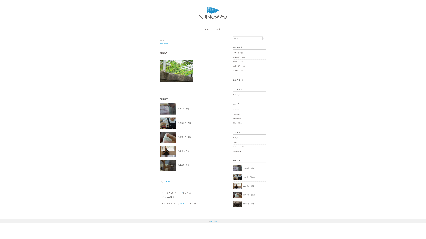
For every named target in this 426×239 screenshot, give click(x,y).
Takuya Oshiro (237, 123)
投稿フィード (237, 142)
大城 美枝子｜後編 (184, 137)
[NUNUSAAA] (213, 8)
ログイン (179, 193)
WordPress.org (237, 151)
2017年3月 (236, 95)
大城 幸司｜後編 (183, 165)
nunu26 (166, 43)
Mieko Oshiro (237, 118)
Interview (219, 29)
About (206, 29)
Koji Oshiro (236, 114)
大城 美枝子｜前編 (184, 123)
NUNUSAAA (213, 221)
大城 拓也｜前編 (183, 151)
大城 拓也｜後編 (238, 70)
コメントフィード (239, 146)
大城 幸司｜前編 (183, 109)
